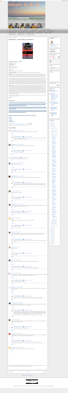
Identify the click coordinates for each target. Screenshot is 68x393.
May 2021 (53, 219)
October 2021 (54, 130)
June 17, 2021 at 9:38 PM (28, 326)
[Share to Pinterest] (31, 124)
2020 (52, 227)
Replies (13, 167)
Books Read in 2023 (30, 34)
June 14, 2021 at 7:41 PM (28, 169)
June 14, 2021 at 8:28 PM (19, 302)
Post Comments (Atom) (29, 375)
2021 (52, 124)
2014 (52, 235)
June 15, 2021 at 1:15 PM (15, 319)
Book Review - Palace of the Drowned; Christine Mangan (54, 152)
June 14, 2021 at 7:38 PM (28, 197)
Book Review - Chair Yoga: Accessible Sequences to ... (54, 157)
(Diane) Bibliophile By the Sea (18, 136)
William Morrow (25, 125)
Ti (11, 319)
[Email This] (27, 124)
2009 (52, 242)
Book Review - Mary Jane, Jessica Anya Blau (54, 143)
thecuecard (12, 333)
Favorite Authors (20, 125)
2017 (52, 231)
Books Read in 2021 (12, 34)
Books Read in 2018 (30, 32)
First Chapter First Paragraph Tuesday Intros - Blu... (54, 204)
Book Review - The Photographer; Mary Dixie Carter (54, 199)
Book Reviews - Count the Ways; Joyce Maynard (54, 190)
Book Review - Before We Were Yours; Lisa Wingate (54, 161)
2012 (52, 238)
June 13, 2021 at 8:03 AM (19, 144)
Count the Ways (16, 61)
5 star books (13, 125)
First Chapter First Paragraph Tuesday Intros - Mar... (54, 170)
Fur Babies (20, 29)
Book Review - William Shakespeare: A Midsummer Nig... (54, 165)
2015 (52, 234)
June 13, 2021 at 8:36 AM (28, 136)
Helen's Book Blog (14, 130)
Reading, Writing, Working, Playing (54, 108)
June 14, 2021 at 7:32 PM (28, 253)
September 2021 (54, 131)
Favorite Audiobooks (34, 29)
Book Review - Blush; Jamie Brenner (54, 174)
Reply (12, 165)
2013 (52, 237)
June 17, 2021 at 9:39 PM (28, 340)
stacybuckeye (13, 347)
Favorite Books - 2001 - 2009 (45, 29)
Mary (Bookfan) (13, 144)
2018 (52, 230)
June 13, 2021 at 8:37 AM (28, 150)
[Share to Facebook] (30, 124)
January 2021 (54, 225)
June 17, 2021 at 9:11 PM (18, 333)
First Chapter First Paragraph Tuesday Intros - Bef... (54, 186)
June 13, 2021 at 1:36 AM (20, 130)
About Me (14, 29)
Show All (58, 117)
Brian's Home (53, 90)
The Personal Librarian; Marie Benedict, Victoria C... (54, 147)
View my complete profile (54, 46)
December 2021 (54, 125)
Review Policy (26, 29)
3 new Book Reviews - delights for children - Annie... (54, 182)
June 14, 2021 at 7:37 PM (28, 225)
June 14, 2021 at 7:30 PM (28, 280)
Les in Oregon (13, 302)
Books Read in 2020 (48, 32)
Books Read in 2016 (12, 32)
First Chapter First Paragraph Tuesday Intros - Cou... (54, 216)
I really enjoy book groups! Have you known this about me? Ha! (55, 103)
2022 (52, 123)
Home (10, 29)
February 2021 (54, 223)
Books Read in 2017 (21, 32)
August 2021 (54, 133)
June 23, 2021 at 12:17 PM (19, 347)
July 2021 (53, 135)
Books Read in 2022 (21, 34)
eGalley (16, 125)
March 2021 (54, 222)
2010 (52, 241)
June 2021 (53, 136)
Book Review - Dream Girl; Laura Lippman (54, 139)
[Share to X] (29, 124)
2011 (52, 239)
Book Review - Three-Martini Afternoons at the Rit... (54, 194)
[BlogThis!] (28, 124)
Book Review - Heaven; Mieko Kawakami (54, 212)
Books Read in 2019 (39, 32)
